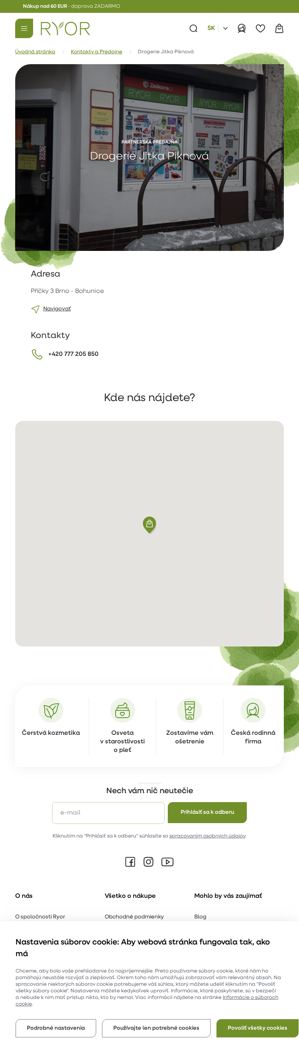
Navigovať (57, 309)
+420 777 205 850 (73, 354)
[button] (149, 525)
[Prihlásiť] (241, 28)
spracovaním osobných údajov (207, 836)
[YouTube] (167, 862)
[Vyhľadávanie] (193, 28)
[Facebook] (130, 862)
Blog (200, 917)
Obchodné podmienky (134, 917)
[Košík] (279, 28)
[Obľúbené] (260, 28)
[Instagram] (148, 862)
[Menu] (24, 28)
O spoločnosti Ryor (40, 917)
